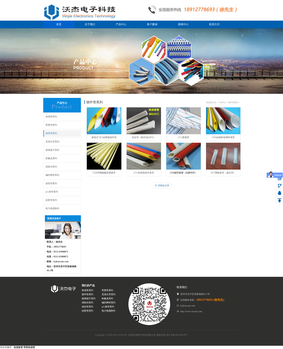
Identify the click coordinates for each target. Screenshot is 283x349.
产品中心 (121, 24)
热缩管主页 (211, 102)
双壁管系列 (51, 125)
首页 (58, 24)
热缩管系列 (51, 116)
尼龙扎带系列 (52, 141)
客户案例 (152, 24)
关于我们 (90, 24)
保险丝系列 (51, 166)
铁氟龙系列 (51, 158)
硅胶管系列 (51, 200)
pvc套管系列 (52, 192)
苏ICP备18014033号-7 (177, 335)
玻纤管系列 (51, 133)
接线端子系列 (52, 150)
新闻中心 (183, 24)
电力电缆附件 (52, 208)
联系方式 (214, 24)
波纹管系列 (51, 183)
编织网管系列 (52, 175)
